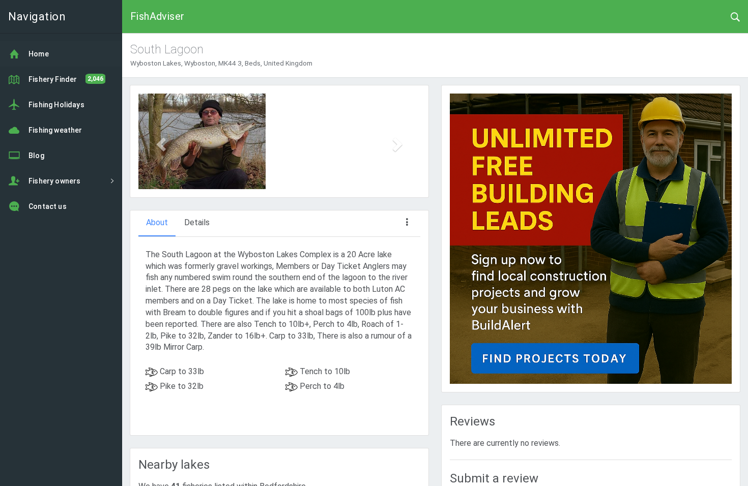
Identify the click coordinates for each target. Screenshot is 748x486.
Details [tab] (197, 222)
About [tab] (157, 222)
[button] (159, 141)
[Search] (735, 16)
